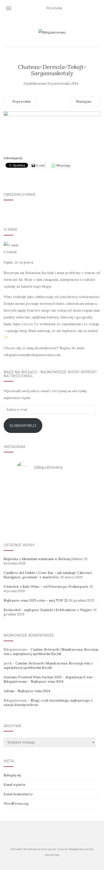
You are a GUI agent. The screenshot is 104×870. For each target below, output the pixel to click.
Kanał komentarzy (18, 794)
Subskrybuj (23, 425)
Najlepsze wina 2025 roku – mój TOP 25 (36, 600)
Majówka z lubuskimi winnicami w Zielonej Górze (43, 559)
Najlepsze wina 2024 (47, 681)
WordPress (52, 855)
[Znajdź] (97, 8)
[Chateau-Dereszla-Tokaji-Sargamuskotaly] (52, 132)
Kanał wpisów (15, 784)
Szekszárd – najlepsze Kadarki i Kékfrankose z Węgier (48, 610)
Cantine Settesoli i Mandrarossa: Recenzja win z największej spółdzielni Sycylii (51, 651)
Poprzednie (21, 101)
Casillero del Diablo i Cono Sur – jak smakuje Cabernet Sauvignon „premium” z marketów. (48, 575)
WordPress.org (16, 803)
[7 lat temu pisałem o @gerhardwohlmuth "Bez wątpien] (52, 523)
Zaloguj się (12, 775)
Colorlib (62, 849)
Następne (84, 101)
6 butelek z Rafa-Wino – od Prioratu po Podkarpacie (46, 586)
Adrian (9, 691)
